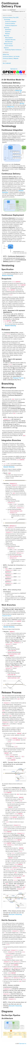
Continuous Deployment (11, 25)
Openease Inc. (14, 69)
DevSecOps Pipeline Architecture (13, 49)
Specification (8, 29)
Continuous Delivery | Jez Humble (11, 56)
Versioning (6, 27)
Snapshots (7, 31)
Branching (6, 35)
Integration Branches (10, 39)
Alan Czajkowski (7, 63)
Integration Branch (6, 615)
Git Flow (22, 103)
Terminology (7, 19)
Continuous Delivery (10, 23)
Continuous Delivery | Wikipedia (10, 58)
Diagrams (6, 47)
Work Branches (9, 41)
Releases (7, 33)
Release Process (8, 43)
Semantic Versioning (7, 275)
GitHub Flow (6, 54)
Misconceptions (9, 37)
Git (20, 92)
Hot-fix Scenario (9, 45)
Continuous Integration (10, 21)
